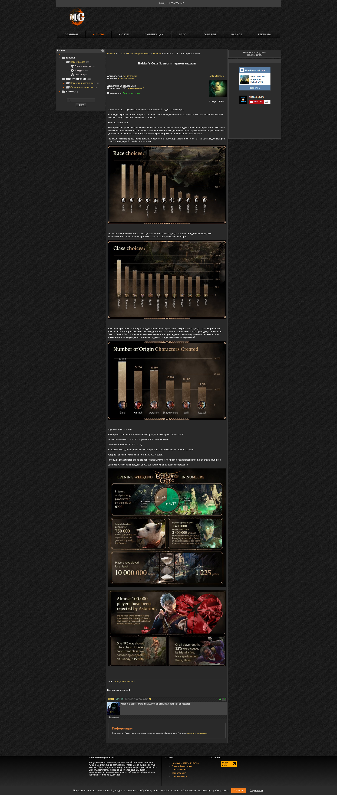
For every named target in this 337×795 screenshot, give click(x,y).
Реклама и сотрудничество (185, 763)
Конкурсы (81, 70)
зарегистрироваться (197, 733)
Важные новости (85, 66)
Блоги (183, 34)
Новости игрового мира (84, 83)
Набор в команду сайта (254, 52)
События (81, 74)
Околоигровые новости (83, 87)
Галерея (210, 34)
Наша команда (179, 776)
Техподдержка (179, 773)
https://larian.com (126, 78)
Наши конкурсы (255, 55)
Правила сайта (179, 769)
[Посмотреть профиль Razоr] (113, 718)
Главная (71, 34)
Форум (124, 34)
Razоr (111, 699)
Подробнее (256, 790)
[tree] (80, 75)
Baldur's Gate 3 (127, 681)
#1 (150, 699)
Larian (116, 681)
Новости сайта (79, 62)
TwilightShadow (216, 76)
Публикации (154, 34)
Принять (238, 790)
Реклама (264, 34)
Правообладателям (182, 766)
